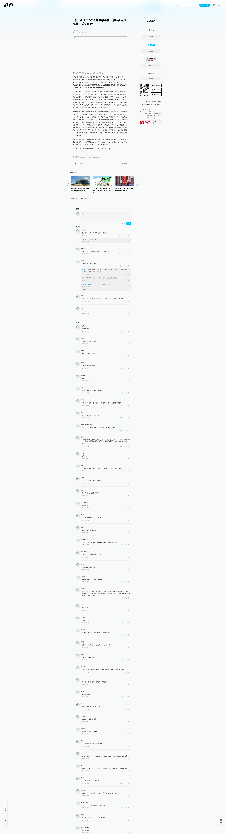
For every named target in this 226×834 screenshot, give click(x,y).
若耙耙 (82, 691)
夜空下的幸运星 (84, 539)
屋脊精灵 (83, 629)
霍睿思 (82, 642)
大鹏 (82, 308)
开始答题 (151, 65)
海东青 (82, 350)
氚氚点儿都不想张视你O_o (87, 424)
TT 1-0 (82, 295)
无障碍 (219, 5)
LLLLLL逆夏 (84, 617)
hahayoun (83, 375)
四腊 (82, 527)
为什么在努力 (84, 716)
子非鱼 (82, 363)
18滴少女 (83, 453)
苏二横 (82, 814)
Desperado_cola (84, 802)
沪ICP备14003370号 (145, 109)
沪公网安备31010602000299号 (147, 111)
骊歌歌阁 (83, 790)
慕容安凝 (83, 777)
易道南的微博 (84, 589)
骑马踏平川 (83, 666)
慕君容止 (83, 740)
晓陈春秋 (83, 576)
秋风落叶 (83, 465)
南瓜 (82, 753)
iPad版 (156, 94)
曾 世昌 (82, 400)
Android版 (157, 85)
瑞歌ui (82, 564)
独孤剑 (82, 338)
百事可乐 (83, 230)
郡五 (82, 703)
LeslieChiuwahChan (85, 477)
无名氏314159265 (85, 827)
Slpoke (82, 679)
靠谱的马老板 (84, 551)
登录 (214, 5)
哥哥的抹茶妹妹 (84, 437)
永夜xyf (82, 605)
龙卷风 (82, 260)
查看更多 (151, 36)
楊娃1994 (83, 490)
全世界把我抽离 (84, 502)
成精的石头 (83, 248)
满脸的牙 (83, 654)
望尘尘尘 (83, 728)
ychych (82, 326)
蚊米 (82, 387)
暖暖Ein (82, 514)
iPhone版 (157, 90)
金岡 (82, 412)
